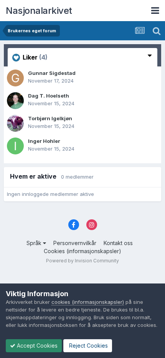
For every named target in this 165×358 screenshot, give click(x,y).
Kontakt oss (118, 243)
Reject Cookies (88, 345)
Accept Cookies (36, 345)
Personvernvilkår (74, 243)
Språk (34, 243)
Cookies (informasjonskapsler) (82, 251)
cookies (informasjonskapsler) (87, 302)
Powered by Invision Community (82, 261)
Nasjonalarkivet (39, 10)
